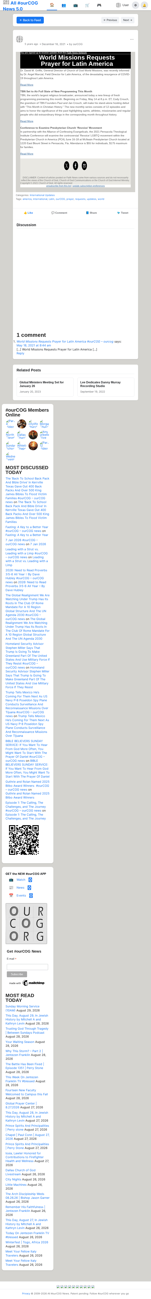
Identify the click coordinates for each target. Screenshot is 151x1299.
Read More (26, 84)
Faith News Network (77, 52)
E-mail (11, 959)
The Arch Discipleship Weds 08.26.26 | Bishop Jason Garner (28, 1196)
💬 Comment (59, 212)
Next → (127, 20)
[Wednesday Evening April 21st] (10, 456)
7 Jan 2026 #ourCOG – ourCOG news (22, 542)
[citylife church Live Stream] (33, 424)
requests (80, 198)
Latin (51, 198)
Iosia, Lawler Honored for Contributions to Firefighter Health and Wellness (25, 1157)
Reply (20, 353)
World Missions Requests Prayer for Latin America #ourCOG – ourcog (65, 341)
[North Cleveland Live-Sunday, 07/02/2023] (10, 434)
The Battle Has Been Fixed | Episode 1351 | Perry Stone (25, 1066)
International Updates (42, 195)
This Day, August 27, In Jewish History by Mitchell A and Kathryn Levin (27, 1224)
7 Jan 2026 (38, 544)
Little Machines (16, 1184)
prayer (70, 198)
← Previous (110, 20)
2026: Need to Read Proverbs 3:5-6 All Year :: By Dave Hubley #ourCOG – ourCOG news (26, 576)
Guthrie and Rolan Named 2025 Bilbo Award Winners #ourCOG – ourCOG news (28, 785)
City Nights (13, 1179)
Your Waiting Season (20, 1042)
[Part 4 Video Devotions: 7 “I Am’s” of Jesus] (10, 424)
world (101, 198)
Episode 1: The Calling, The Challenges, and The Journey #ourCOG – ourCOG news (26, 806)
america (27, 198)
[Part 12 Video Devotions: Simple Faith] (44, 445)
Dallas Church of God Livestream (21, 1172)
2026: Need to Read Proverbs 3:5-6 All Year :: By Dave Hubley (26, 586)
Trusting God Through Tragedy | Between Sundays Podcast (27, 1030)
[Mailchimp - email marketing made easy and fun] (27, 985)
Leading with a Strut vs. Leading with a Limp (27, 561)
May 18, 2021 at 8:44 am (34, 345)
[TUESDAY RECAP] (22, 424)
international (40, 198)
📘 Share (91, 212)
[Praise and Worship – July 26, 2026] (33, 445)
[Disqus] (75, 281)
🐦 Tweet (122, 212)
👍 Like (28, 212)
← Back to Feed (30, 20)
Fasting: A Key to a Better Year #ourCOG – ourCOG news (27, 529)
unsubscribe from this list (58, 186)
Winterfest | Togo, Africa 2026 (27, 1242)
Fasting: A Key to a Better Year (27, 535)
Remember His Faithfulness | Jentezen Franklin (25, 1209)
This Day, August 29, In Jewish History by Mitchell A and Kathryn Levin (27, 1019)
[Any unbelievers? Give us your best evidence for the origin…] (44, 434)
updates (91, 198)
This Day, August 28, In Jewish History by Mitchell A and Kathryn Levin (27, 1116)
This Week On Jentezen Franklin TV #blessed (22, 1079)
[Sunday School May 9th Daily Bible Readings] (10, 445)
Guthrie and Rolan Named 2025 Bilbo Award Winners (28, 795)
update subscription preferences (89, 186)
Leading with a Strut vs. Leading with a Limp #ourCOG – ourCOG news (27, 553)
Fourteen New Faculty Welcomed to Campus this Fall (27, 1092)
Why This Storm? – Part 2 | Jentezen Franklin (24, 1053)
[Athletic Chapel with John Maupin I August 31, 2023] (22, 445)
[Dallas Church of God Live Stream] (22, 434)
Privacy (26, 1293)
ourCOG (60, 198)
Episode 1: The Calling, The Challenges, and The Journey (26, 816)
